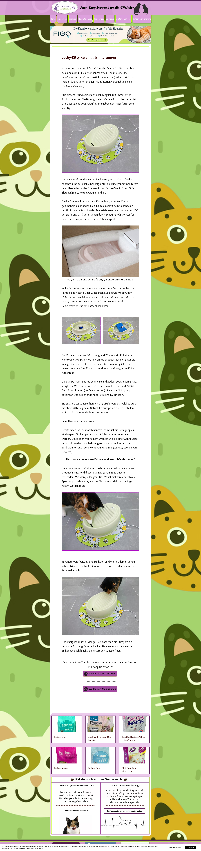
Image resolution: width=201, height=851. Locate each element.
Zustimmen (190, 847)
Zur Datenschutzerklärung (34, 848)
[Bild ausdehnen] (81, 330)
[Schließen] (198, 847)
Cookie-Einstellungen (175, 847)
